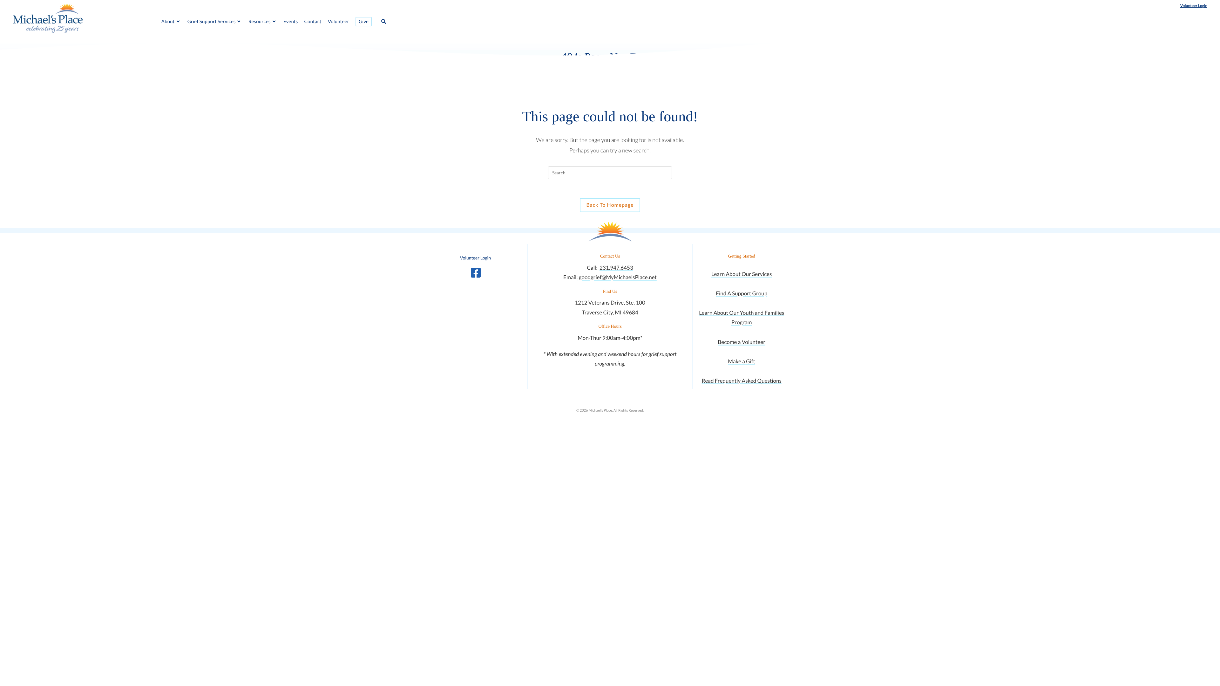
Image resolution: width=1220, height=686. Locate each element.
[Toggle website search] (383, 22)
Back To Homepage (610, 205)
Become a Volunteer (741, 342)
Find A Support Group (741, 293)
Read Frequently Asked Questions (741, 380)
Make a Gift (741, 361)
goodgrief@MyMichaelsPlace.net (617, 277)
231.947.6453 (616, 267)
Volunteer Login (1193, 5)
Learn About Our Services (741, 274)
